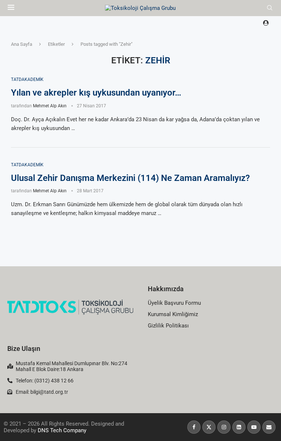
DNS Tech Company (62, 430)
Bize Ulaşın (23, 348)
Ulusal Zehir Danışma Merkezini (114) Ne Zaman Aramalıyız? (130, 178)
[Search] (269, 8)
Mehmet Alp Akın (50, 105)
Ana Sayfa (21, 44)
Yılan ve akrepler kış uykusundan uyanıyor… (96, 93)
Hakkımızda (166, 289)
